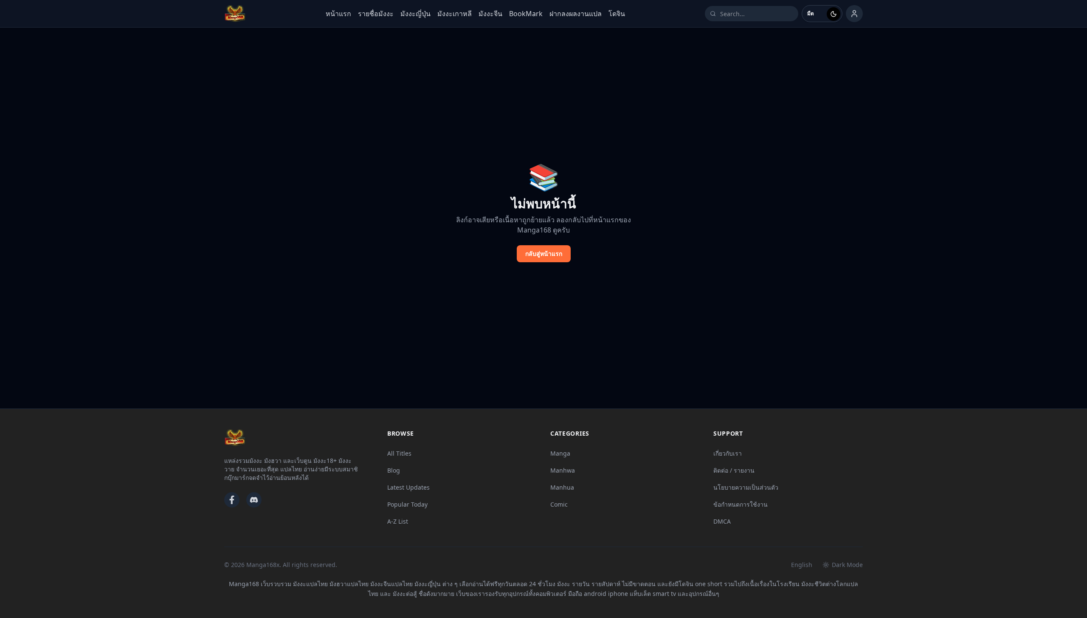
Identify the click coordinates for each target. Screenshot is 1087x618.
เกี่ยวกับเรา (727, 453)
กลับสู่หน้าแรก (543, 253)
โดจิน (616, 13)
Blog (393, 470)
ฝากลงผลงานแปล (575, 13)
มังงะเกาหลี (454, 13)
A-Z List (397, 521)
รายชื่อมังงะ (376, 13)
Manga (560, 453)
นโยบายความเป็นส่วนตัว (745, 487)
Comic (559, 504)
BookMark (526, 13)
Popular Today (407, 504)
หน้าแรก (338, 13)
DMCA (722, 521)
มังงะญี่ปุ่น (415, 13)
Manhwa (562, 470)
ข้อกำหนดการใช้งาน (740, 504)
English (801, 565)
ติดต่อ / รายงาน (734, 470)
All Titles (399, 453)
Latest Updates (408, 487)
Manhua (562, 487)
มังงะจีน (490, 13)
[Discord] (254, 499)
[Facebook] (231, 499)
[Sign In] (854, 13)
